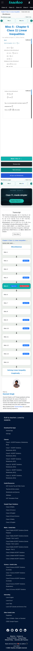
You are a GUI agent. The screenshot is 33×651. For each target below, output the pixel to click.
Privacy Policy (22, 638)
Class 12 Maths (10, 519)
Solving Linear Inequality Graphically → (16, 371)
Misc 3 (6, 269)
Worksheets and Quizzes (13, 492)
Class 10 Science (11, 510)
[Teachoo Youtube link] (20, 630)
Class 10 (19, 7)
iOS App (8, 433)
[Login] (29, 2)
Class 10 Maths (10, 507)
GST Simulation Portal (12, 498)
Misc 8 (6, 311)
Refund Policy (9, 640)
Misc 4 (16, 277)
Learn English (10, 597)
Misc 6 (6, 294)
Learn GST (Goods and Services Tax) (16, 606)
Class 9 (25, 7)
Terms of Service (12, 638)
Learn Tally (9, 603)
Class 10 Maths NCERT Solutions (15, 552)
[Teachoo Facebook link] (8, 630)
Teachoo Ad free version (12, 489)
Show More (16, 234)
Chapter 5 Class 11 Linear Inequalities (10, 11)
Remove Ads (16, 164)
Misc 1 (6, 252)
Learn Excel (9, 600)
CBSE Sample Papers (12, 621)
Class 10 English (10, 513)
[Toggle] (3, 2)
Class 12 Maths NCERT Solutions (15, 558)
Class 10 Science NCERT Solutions (16, 589)
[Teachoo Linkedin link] (25, 630)
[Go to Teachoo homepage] (16, 2)
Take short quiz (16, 169)
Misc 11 (6, 337)
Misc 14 (6, 362)
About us (12, 636)
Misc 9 (16, 320)
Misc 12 (16, 345)
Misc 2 (16, 260)
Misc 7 (16, 303)
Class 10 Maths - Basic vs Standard (15, 618)
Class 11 (11, 7)
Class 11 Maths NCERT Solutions (15, 555)
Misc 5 (16, 286)
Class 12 (4, 7)
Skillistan (8, 495)
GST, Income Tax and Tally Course (15, 486)
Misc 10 (16, 328)
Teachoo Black (19, 406)
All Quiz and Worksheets (16, 175)
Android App (9, 430)
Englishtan (9, 615)
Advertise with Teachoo (21, 640)
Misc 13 (16, 354)
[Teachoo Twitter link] (16, 630)
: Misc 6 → (16, 159)
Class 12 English (10, 522)
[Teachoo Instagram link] (12, 630)
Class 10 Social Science (12, 516)
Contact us (20, 636)
